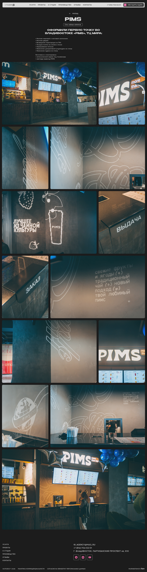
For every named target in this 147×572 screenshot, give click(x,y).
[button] (133, 5)
